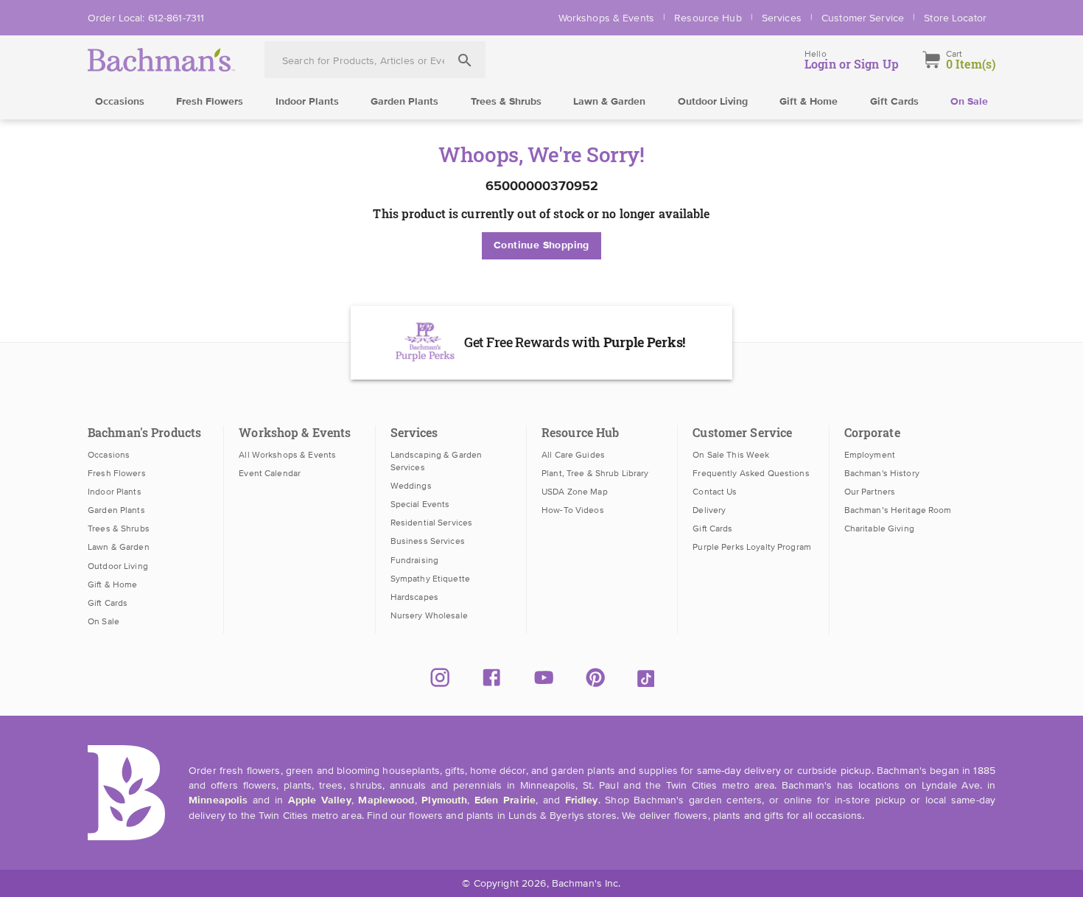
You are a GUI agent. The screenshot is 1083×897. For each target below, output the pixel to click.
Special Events (420, 504)
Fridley (581, 800)
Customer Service (862, 18)
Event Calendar (270, 473)
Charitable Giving (879, 528)
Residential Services (431, 522)
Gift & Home (808, 102)
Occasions (119, 102)
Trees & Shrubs (506, 102)
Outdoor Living (713, 102)
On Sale (969, 102)
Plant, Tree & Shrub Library (595, 473)
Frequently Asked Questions (751, 473)
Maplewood (386, 800)
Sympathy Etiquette (430, 578)
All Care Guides (573, 455)
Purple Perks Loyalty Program (752, 547)
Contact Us (715, 491)
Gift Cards (894, 102)
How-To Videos (573, 510)
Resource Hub (708, 18)
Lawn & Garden (609, 102)
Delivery (709, 510)
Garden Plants (404, 102)
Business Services (427, 541)
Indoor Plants (307, 102)
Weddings (411, 486)
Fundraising (414, 560)
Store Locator (955, 18)
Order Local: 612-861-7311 (146, 18)
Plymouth (444, 800)
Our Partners (870, 491)
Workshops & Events (606, 18)
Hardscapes (414, 597)
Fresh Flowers (209, 102)
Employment (869, 455)
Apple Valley (319, 800)
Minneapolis (218, 800)
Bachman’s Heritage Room (898, 510)
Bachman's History (881, 473)
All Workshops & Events (287, 455)
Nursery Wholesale (429, 615)
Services (782, 18)
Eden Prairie (505, 800)
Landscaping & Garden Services (436, 461)
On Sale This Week (731, 455)
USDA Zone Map (575, 491)
